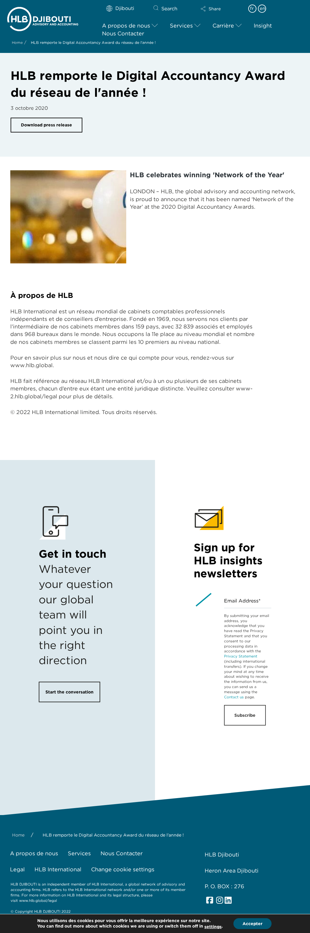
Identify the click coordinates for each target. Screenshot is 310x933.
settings (213, 926)
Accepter (252, 923)
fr (252, 8)
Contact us (234, 697)
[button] (221, 9)
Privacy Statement (240, 656)
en (262, 8)
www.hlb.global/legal (38, 900)
